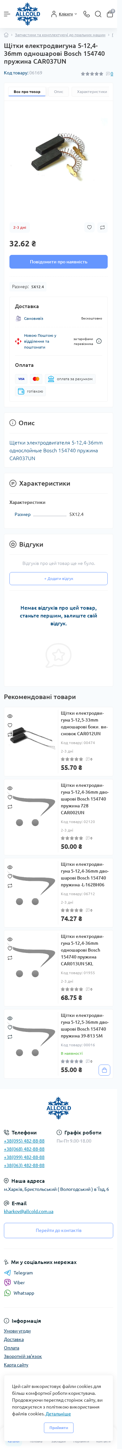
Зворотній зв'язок (23, 1356)
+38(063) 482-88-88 (24, 1165)
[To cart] (104, 1070)
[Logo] (28, 14)
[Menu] (7, 14)
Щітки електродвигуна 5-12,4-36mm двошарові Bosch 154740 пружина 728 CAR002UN (85, 799)
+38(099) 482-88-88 (24, 1157)
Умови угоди (17, 1330)
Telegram (23, 1272)
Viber (19, 1282)
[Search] (98, 14)
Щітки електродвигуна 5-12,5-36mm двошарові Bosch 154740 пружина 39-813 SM (85, 1025)
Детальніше (58, 1413)
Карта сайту (16, 1364)
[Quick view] (9, 715)
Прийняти (58, 1428)
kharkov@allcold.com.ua (28, 1211)
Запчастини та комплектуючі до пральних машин (60, 35)
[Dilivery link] (99, 341)
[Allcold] (58, 1108)
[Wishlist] (9, 724)
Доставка (14, 1339)
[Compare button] (102, 227)
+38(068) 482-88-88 (24, 1149)
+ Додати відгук (58, 578)
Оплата (11, 1347)
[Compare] (9, 734)
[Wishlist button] (89, 227)
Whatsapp (24, 1293)
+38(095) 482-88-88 (24, 1141)
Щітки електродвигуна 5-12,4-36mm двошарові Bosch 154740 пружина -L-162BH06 (85, 874)
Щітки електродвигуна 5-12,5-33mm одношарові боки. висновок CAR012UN (84, 723)
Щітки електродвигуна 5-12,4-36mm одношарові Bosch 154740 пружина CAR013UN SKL (82, 950)
